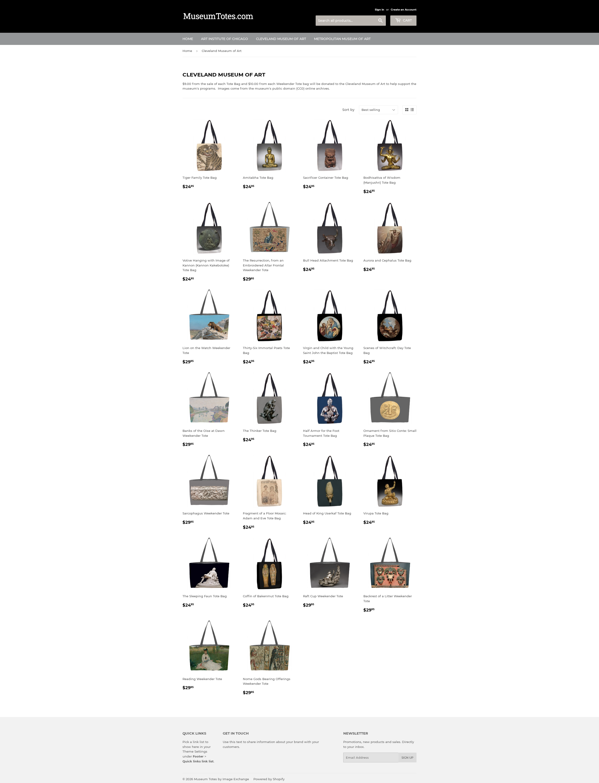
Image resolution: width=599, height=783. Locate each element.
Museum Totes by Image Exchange (221, 779)
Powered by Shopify (269, 779)
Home (188, 39)
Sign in (379, 9)
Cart (407, 20)
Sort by (348, 110)
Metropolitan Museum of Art (342, 39)
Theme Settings (195, 751)
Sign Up (407, 757)
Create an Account (403, 9)
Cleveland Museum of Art (281, 39)
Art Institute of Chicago (224, 39)
